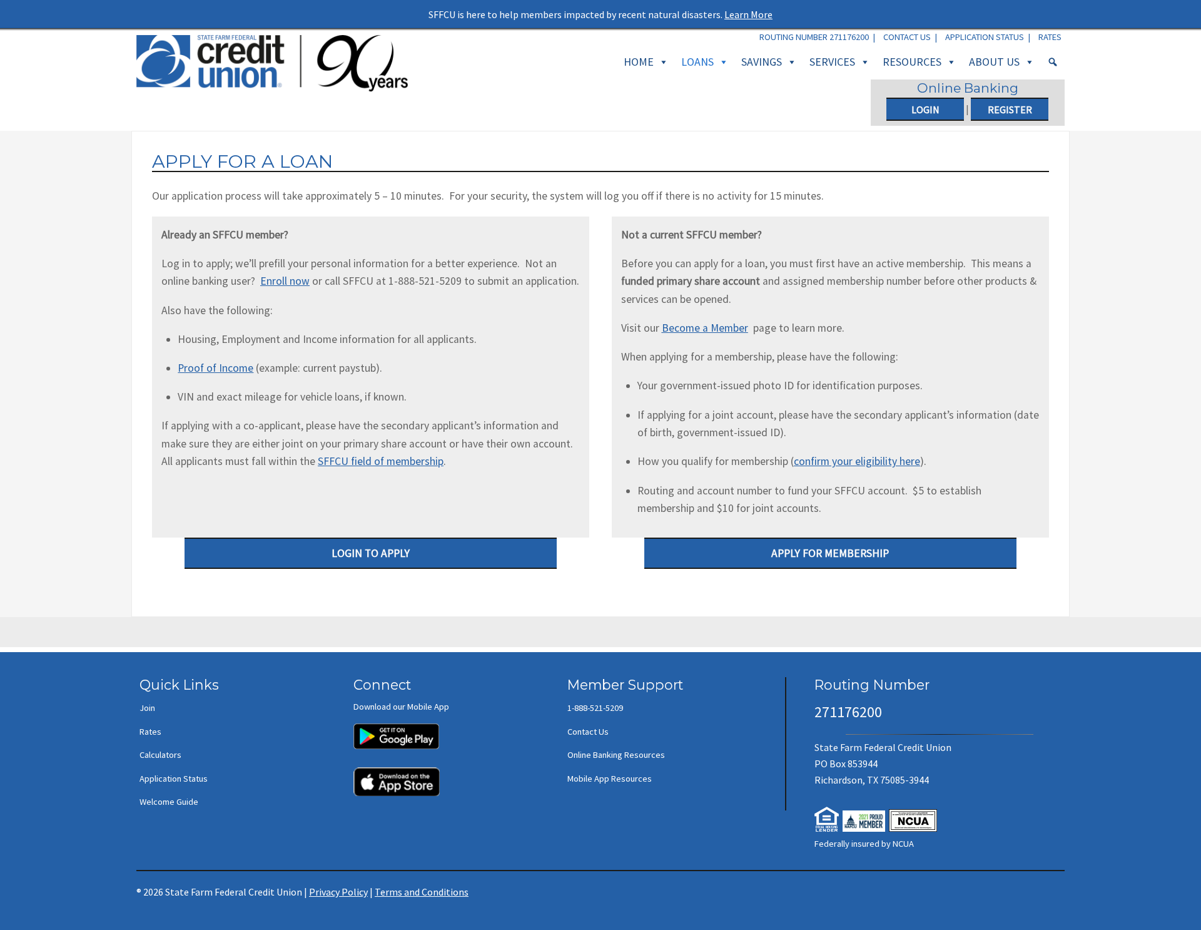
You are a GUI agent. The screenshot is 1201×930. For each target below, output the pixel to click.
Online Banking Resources (616, 754)
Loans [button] (697, 61)
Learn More (748, 14)
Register (1010, 109)
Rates (1050, 37)
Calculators (160, 754)
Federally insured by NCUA (864, 843)
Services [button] (832, 61)
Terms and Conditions (422, 892)
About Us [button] (994, 61)
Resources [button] (912, 61)
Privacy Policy (338, 892)
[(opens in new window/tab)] (396, 730)
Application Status (984, 37)
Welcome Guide (168, 801)
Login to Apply (371, 553)
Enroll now (285, 281)
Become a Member (705, 328)
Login (925, 109)
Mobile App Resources (609, 778)
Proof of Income (215, 368)
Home (639, 61)
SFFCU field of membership (380, 461)
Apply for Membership (830, 553)
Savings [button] (761, 61)
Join (147, 707)
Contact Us (907, 37)
